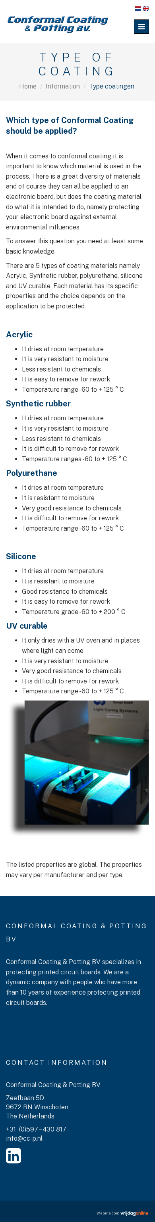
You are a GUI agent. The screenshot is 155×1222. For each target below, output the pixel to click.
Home (28, 86)
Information (63, 86)
